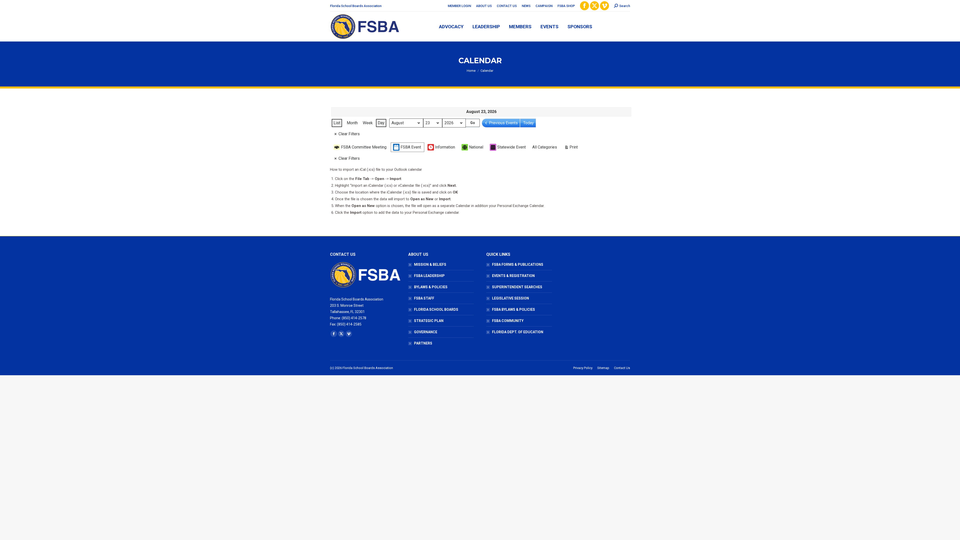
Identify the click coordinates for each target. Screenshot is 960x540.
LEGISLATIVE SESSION (510, 298)
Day (381, 122)
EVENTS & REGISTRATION (513, 276)
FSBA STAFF (424, 298)
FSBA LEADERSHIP (429, 276)
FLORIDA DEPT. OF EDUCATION (517, 332)
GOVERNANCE (425, 332)
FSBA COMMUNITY (508, 321)
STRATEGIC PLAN (429, 321)
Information (445, 147)
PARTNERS (423, 343)
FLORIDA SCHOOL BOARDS (436, 310)
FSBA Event (410, 147)
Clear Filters (349, 134)
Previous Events (503, 122)
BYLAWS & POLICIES (431, 287)
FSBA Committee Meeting (363, 147)
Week (368, 122)
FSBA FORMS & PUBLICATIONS (517, 264)
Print (571, 148)
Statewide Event (511, 147)
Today (528, 122)
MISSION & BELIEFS (430, 264)
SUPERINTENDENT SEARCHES (517, 287)
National (476, 147)
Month (352, 122)
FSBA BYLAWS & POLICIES (513, 310)
